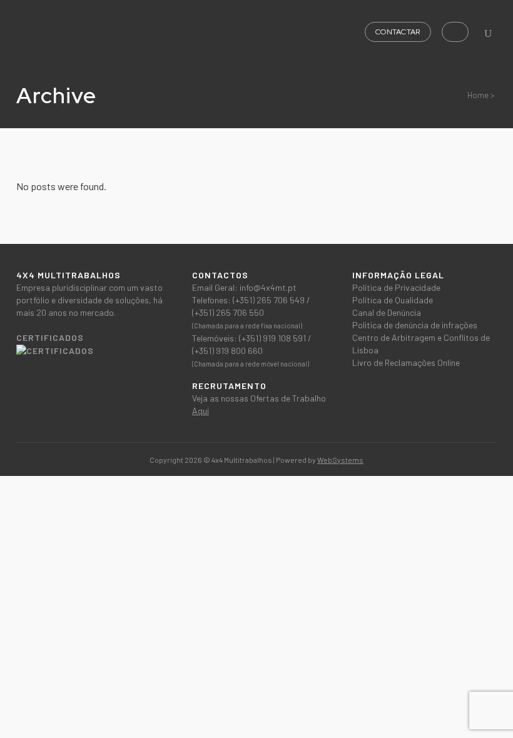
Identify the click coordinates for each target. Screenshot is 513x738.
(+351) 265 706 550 (228, 312)
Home (478, 95)
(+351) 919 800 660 (227, 350)
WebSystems (340, 459)
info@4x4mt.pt (268, 287)
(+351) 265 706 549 (270, 300)
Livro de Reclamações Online (406, 362)
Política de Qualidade (392, 300)
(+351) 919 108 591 (273, 338)
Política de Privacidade (396, 287)
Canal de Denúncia (386, 312)
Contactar (397, 32)
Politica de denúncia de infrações (414, 325)
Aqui (200, 410)
